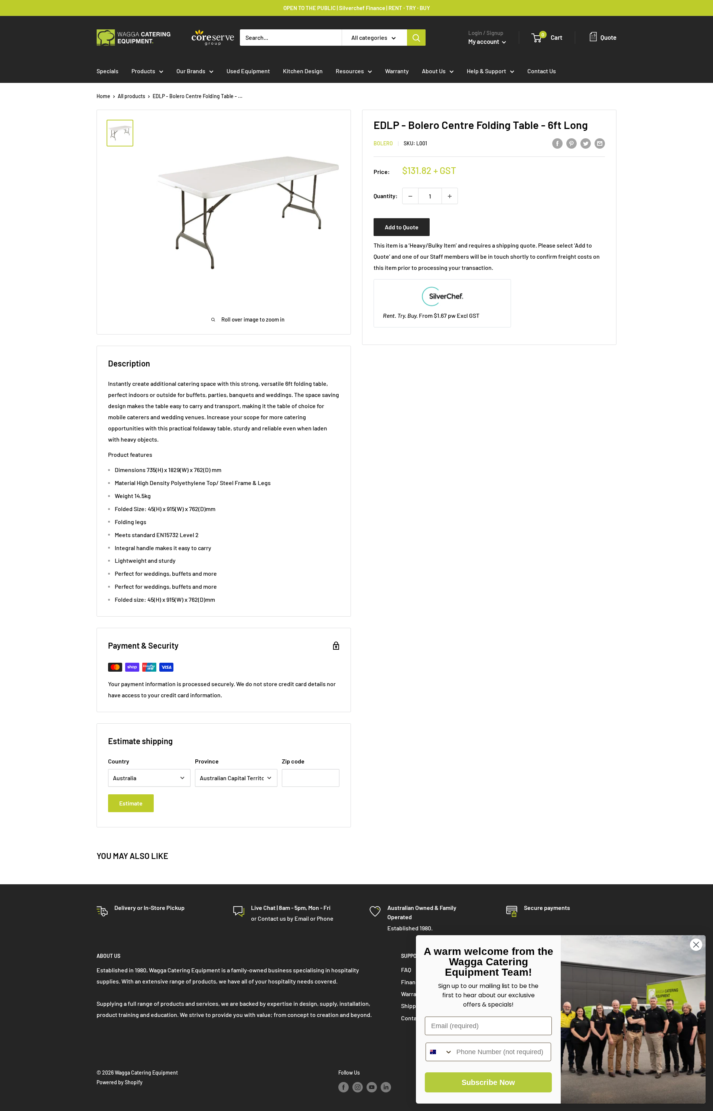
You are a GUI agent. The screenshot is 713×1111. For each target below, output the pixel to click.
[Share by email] (600, 143)
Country (118, 761)
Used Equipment (248, 70)
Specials (107, 70)
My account (484, 41)
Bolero (383, 144)
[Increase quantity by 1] (450, 196)
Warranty (397, 70)
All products (131, 96)
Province (207, 761)
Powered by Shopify (120, 1082)
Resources (350, 70)
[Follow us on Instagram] (357, 1087)
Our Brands (190, 70)
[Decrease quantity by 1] (410, 196)
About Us (434, 70)
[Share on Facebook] (557, 143)
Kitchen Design (303, 70)
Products (143, 70)
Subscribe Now (488, 1082)
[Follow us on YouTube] (372, 1087)
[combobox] (439, 1052)
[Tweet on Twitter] (585, 143)
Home (103, 96)
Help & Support (486, 70)
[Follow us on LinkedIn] (386, 1087)
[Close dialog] (696, 944)
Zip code (293, 761)
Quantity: (386, 196)
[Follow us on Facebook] (343, 1087)
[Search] (416, 37)
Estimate (131, 803)
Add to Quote (402, 227)
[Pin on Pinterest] (571, 143)
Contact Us (541, 70)
